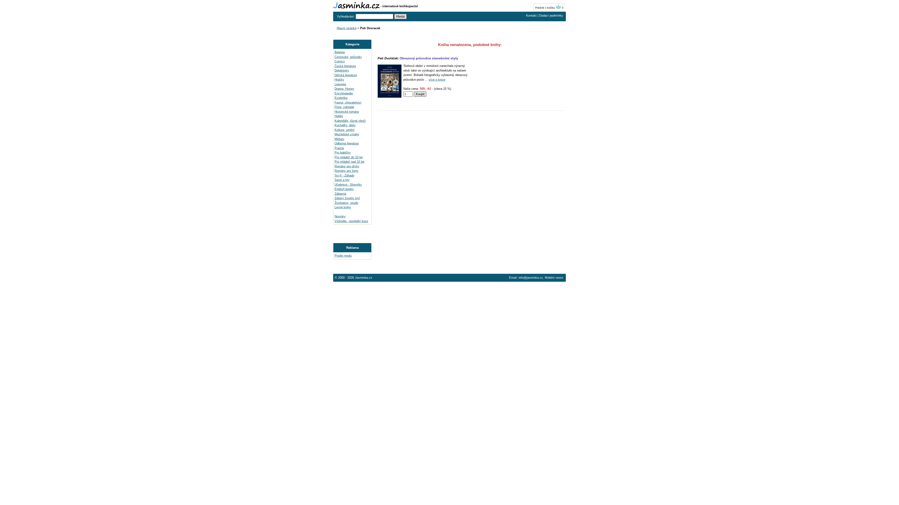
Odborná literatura (347, 143)
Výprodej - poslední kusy (351, 221)
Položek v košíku (545, 7)
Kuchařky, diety (345, 125)
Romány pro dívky (347, 166)
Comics (340, 61)
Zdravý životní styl (347, 198)
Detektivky (342, 70)
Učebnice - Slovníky (348, 184)
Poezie (339, 148)
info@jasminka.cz (531, 277)
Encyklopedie (344, 93)
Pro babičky (343, 152)
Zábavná (340, 193)
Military (339, 139)
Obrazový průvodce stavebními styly (429, 58)
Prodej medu (343, 255)
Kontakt (531, 15)
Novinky (340, 216)
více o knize (437, 79)
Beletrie (340, 52)
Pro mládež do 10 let (349, 157)
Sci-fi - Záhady (344, 175)
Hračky (339, 79)
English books (344, 189)
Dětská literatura (346, 75)
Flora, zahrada (344, 107)
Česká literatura (345, 66)
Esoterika (341, 98)
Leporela (340, 84)
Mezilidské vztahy (347, 134)
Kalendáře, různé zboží (350, 121)
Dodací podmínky (551, 15)
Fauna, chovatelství (348, 102)
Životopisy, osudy (346, 203)
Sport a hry (342, 180)
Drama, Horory (344, 88)
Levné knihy (343, 207)
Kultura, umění (344, 130)
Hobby (339, 116)
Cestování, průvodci (348, 57)
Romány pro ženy (346, 171)
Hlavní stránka (346, 28)
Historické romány (347, 111)
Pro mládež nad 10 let (349, 161)
